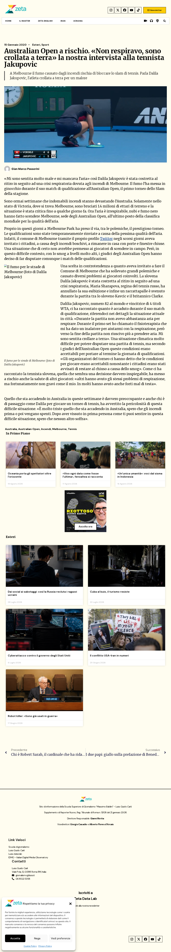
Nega (37, 938)
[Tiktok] (138, 10)
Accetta (15, 938)
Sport (45, 44)
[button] (70, 903)
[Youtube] (131, 10)
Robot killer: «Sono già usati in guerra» (33, 716)
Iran (62, 21)
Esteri (36, 44)
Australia (11, 429)
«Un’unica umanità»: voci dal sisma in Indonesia (139, 475)
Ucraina (78, 21)
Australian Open (29, 429)
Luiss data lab (15, 853)
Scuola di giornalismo (19, 846)
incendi (46, 429)
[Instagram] (111, 10)
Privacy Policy (45, 946)
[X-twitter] (118, 10)
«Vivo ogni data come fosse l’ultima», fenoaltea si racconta (83, 475)
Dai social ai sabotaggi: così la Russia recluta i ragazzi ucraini (42, 593)
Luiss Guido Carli (16, 850)
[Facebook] (124, 10)
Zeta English (45, 21)
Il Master (24, 21)
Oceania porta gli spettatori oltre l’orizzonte (29, 475)
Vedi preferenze (60, 938)
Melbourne (59, 429)
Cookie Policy (30, 946)
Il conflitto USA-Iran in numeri (109, 655)
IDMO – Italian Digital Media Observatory (28, 857)
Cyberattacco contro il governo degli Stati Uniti (39, 655)
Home (8, 21)
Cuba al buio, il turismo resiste (110, 591)
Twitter (106, 239)
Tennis (72, 429)
